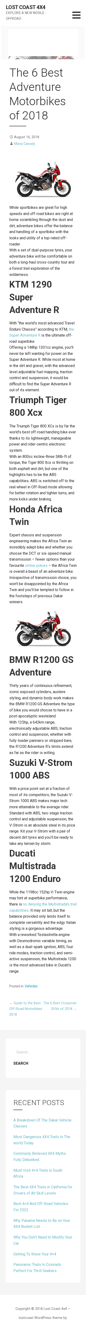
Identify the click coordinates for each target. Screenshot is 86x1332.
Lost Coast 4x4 (26, 7)
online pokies (36, 565)
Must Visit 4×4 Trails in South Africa (37, 1173)
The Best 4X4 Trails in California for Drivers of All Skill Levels (42, 1190)
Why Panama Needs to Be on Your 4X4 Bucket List (41, 1223)
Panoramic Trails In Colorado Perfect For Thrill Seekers (37, 1267)
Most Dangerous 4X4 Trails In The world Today (41, 1140)
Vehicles (31, 986)
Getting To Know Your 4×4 (34, 1254)
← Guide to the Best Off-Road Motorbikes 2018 (25, 1009)
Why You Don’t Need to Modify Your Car (42, 1240)
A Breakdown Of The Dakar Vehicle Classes (42, 1123)
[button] (79, 18)
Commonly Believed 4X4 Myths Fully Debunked (39, 1156)
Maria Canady (24, 144)
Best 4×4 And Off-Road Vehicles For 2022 (40, 1206)
